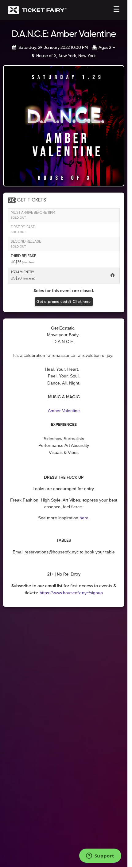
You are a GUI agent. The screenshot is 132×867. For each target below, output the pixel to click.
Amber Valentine (64, 410)
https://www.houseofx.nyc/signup (71, 592)
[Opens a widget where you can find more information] (100, 856)
